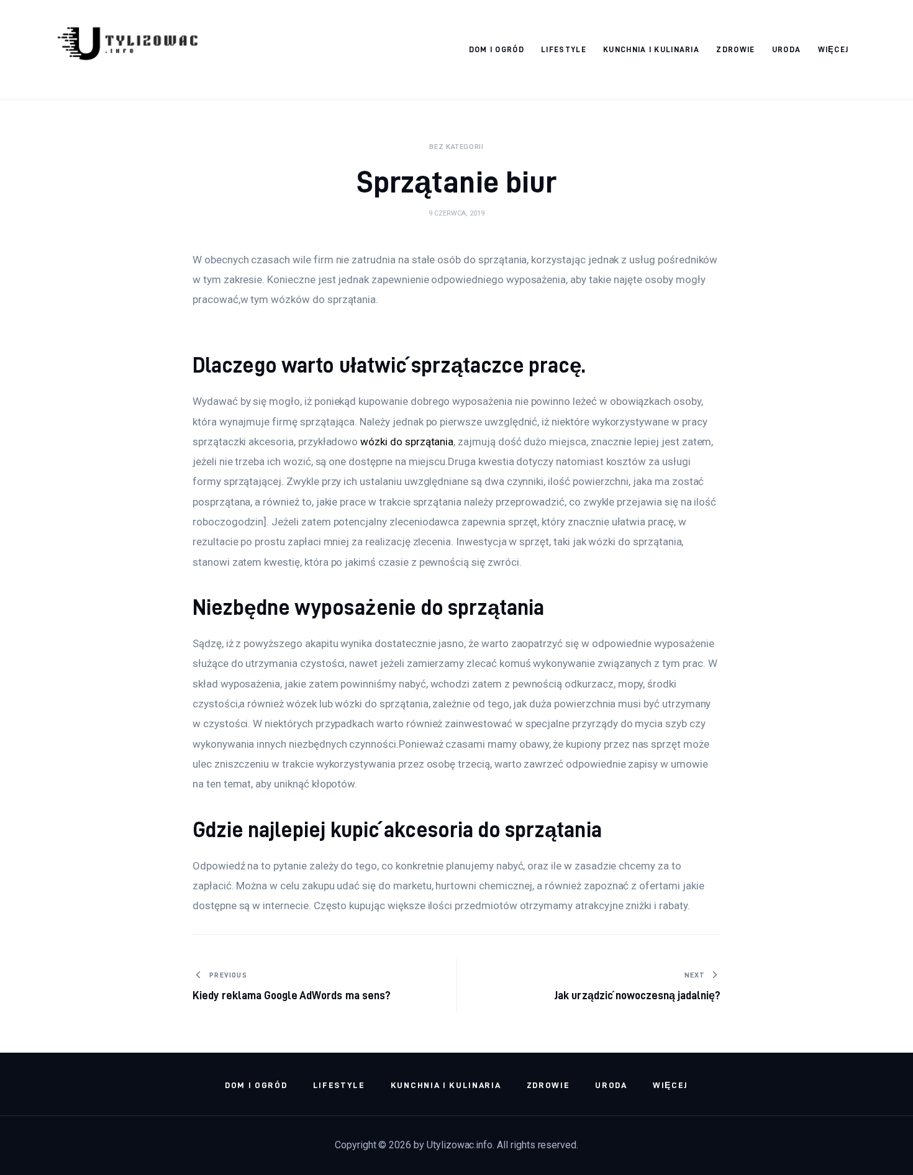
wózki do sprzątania (406, 441)
